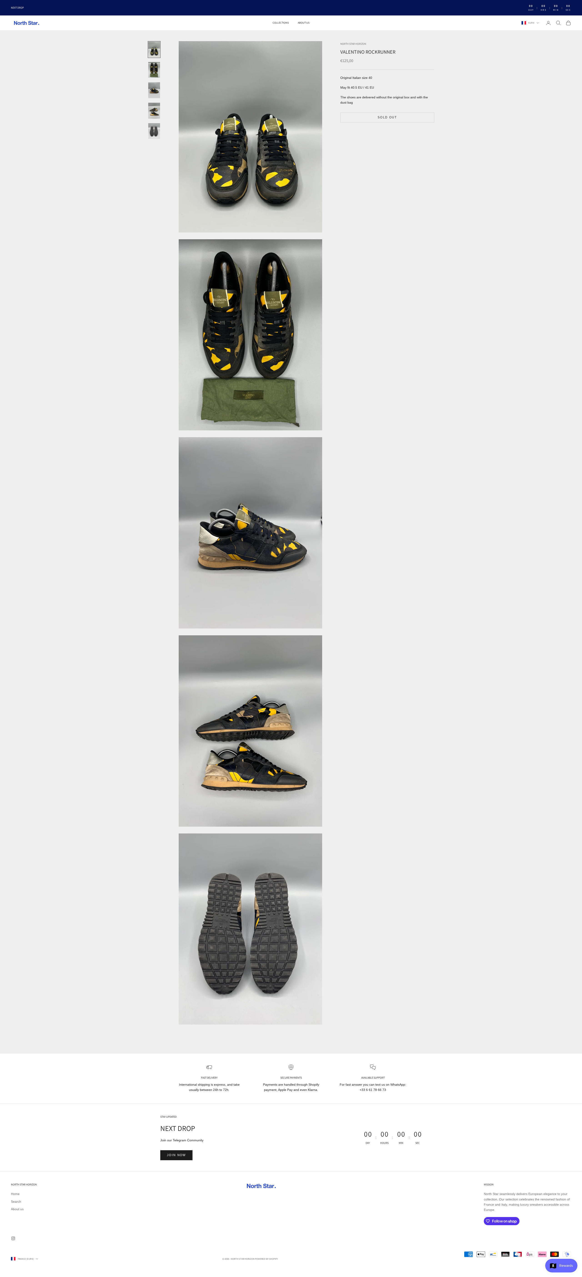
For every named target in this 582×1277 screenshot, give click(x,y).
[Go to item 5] (154, 131)
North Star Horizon (353, 43)
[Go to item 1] (154, 49)
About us (303, 23)
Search (16, 1201)
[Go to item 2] (154, 70)
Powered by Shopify (266, 1258)
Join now (176, 1155)
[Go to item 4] (154, 110)
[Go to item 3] (154, 90)
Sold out (387, 117)
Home (15, 1194)
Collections (281, 23)
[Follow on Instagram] (13, 1238)
